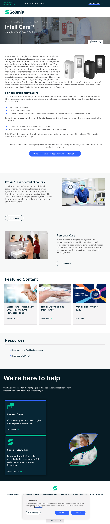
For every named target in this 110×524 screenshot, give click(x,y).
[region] (56, 507)
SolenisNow (64, 494)
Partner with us (13, 471)
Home (7, 22)
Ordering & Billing (13, 494)
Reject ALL (62, 512)
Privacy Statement (96, 494)
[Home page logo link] (55, 488)
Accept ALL (78, 512)
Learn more (14, 218)
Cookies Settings (55, 520)
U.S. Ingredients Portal (31, 494)
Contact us (12, 429)
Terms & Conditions (79, 494)
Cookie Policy (38, 507)
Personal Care (46, 22)
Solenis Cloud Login (49, 494)
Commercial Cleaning (32, 22)
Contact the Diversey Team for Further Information (55, 154)
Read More (11, 319)
